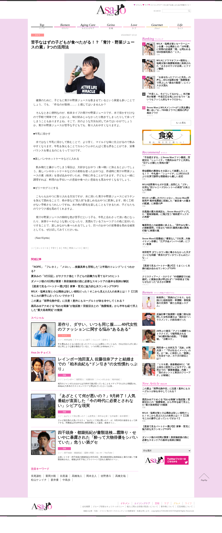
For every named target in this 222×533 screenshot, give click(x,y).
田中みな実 (103, 416)
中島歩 (66, 479)
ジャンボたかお (103, 379)
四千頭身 (68, 453)
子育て (54, 248)
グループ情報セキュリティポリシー (108, 506)
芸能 (64, 375)
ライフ (64, 335)
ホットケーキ (42, 248)
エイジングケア (142, 503)
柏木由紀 (116, 379)
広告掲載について (185, 506)
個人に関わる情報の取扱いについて (142, 506)
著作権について (167, 506)
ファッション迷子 (82, 340)
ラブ (166, 503)
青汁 (85, 248)
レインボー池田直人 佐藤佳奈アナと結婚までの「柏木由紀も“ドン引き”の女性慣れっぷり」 (97, 364)
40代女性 (68, 340)
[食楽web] (166, 144)
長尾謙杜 (36, 476)
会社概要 (86, 506)
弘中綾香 (114, 416)
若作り (105, 340)
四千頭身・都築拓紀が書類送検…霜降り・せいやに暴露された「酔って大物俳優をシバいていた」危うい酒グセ (98, 437)
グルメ (176, 503)
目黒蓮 (64, 476)
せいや (99, 453)
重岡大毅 (51, 476)
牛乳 (65, 248)
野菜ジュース (75, 248)
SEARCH (157, 11)
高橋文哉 (120, 476)
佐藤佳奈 (90, 379)
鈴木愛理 (124, 416)
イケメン (125, 503)
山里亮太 (92, 416)
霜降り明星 (89, 453)
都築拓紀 (78, 453)
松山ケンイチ (39, 479)
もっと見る (181, 123)
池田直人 (80, 379)
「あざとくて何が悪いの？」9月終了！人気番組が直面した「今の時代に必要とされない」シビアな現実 (96, 401)
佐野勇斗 (106, 476)
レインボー (69, 379)
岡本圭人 (91, 476)
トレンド (96, 340)
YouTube (108, 453)
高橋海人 (77, 476)
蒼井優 (55, 479)
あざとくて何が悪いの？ (74, 416)
